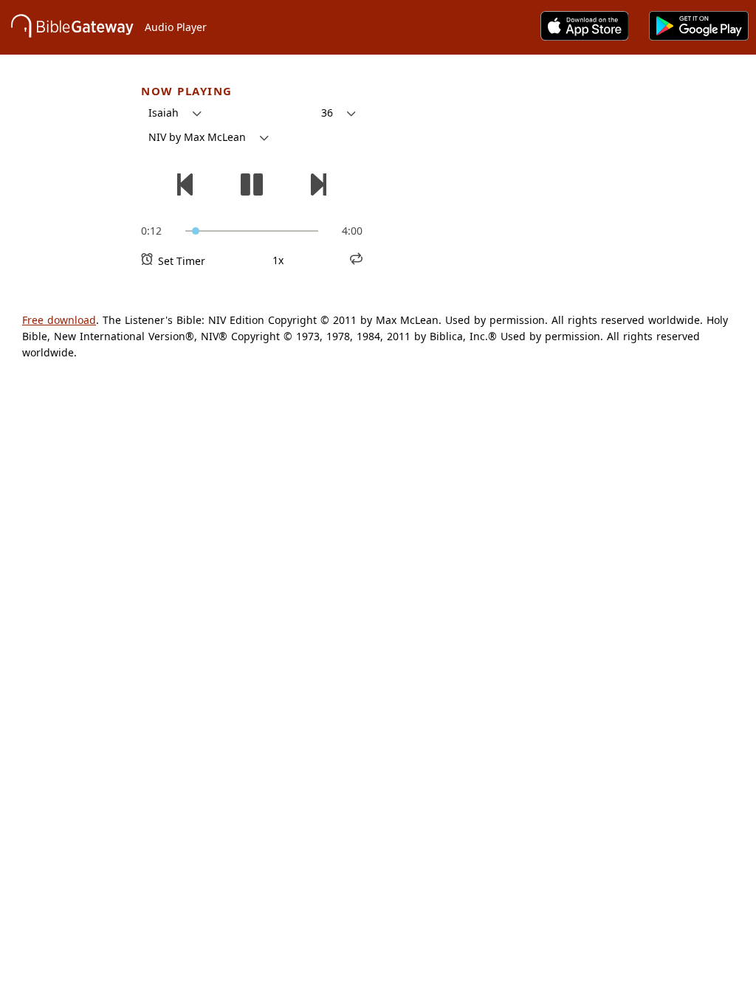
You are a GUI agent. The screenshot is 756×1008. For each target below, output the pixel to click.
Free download (59, 320)
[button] (175, 113)
